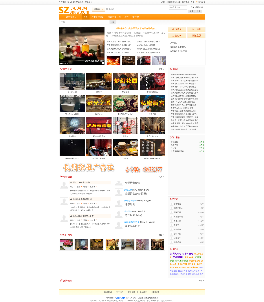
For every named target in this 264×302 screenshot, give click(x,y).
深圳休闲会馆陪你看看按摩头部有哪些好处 (136, 28)
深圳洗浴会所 (193, 271)
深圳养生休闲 (185, 274)
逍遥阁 (125, 136)
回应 (143, 193)
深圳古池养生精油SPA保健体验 (183, 105)
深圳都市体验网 (144, 298)
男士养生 (70, 17)
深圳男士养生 (180, 267)
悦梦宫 (173, 148)
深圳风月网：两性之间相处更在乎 (184, 123)
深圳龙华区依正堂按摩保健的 (148, 52)
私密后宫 (152, 114)
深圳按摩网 (178, 257)
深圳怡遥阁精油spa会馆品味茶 (183, 74)
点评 (126, 17)
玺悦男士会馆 (88, 216)
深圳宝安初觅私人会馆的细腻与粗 (184, 77)
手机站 (111, 9)
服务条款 (131, 292)
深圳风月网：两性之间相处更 (119, 41)
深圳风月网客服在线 (178, 51)
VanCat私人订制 (72, 114)
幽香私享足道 (133, 222)
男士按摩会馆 (192, 267)
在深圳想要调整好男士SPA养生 (183, 129)
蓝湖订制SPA (152, 136)
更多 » (161, 69)
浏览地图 (177, 2)
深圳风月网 (175, 253)
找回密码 (199, 7)
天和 (74, 182)
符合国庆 (128, 211)
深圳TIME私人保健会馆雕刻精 (183, 102)
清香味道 (177, 204)
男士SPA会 (182, 271)
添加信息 (201, 2)
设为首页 (62, 2)
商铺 (126, 201)
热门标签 (174, 248)
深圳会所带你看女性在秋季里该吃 (184, 99)
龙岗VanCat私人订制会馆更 (182, 108)
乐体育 (75, 199)
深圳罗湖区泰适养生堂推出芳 (119, 45)
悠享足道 (72, 136)
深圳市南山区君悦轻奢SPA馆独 (183, 111)
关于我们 (119, 292)
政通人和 (76, 216)
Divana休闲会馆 (72, 158)
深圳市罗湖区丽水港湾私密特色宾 (184, 117)
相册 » (161, 235)
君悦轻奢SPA (152, 92)
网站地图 (143, 292)
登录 (191, 11)
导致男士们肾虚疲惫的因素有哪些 (184, 120)
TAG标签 (79, 2)
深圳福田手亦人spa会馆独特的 (183, 87)
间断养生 (177, 238)
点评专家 (174, 199)
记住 (192, 7)
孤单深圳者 (178, 217)
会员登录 (177, 29)
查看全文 (90, 194)
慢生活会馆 (72, 92)
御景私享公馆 (86, 199)
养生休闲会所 (197, 274)
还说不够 (177, 212)
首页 (85, 17)
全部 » (201, 281)
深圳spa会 (189, 257)
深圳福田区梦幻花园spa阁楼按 (183, 96)
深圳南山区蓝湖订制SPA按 (118, 52)
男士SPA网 (182, 264)
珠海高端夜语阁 (98, 136)
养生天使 (177, 221)
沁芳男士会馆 (84, 182)
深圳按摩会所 (181, 260)
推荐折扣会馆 (114, 17)
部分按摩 (177, 229)
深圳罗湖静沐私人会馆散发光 (119, 49)
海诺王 (176, 225)
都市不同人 (178, 208)
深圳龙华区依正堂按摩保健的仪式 (184, 81)
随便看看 (185, 2)
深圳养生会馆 (194, 261)
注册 (198, 11)
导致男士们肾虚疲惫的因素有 (148, 41)
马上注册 (196, 29)
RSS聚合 (88, 2)
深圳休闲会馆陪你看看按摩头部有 (184, 126)
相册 (163, 2)
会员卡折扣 (175, 137)
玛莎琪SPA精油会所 (152, 158)
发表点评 (177, 35)
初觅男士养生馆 (98, 158)
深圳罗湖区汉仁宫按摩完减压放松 (184, 90)
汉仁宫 (99, 92)
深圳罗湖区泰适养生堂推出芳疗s (184, 114)
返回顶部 (155, 292)
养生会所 (191, 264)
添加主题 (196, 35)
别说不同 (177, 234)
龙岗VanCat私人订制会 (146, 45)
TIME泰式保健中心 (125, 114)
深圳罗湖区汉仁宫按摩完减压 (148, 49)
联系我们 (108, 292)
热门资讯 (174, 69)
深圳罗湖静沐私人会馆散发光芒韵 (184, 93)
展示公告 (174, 43)
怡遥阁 (125, 158)
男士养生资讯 (97, 17)
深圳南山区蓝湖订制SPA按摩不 (183, 84)
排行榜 (169, 2)
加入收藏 (71, 2)
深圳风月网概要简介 (178, 47)
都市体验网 (187, 253)
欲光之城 (99, 114)
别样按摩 (177, 242)
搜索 (192, 2)
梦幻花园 (125, 92)
